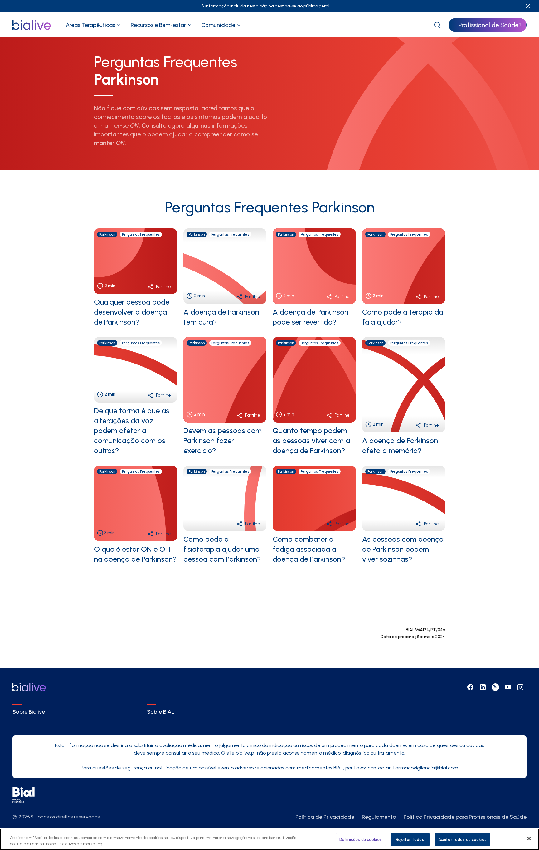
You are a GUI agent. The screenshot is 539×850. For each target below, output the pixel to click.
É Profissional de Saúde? (488, 25)
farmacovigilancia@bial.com (425, 768)
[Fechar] (529, 838)
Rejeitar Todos (410, 839)
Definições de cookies (360, 839)
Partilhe (163, 286)
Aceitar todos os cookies (462, 839)
